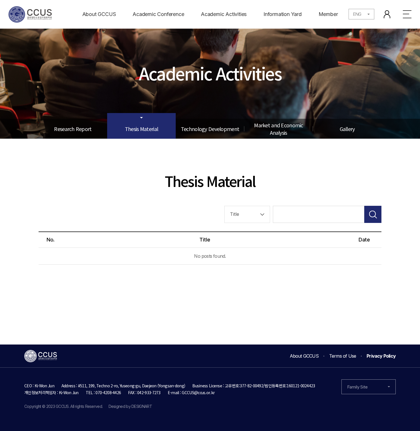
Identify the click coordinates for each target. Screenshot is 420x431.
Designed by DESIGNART (130, 406)
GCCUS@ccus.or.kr (198, 392)
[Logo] (30, 14)
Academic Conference (158, 14)
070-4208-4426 (108, 392)
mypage (387, 14)
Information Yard (282, 14)
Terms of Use (342, 356)
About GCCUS (99, 14)
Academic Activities (224, 14)
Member (328, 14)
